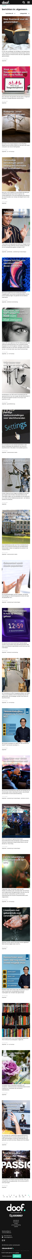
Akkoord (17, 1256)
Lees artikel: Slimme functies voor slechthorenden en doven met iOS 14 (16, 281)
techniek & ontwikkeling (12, 302)
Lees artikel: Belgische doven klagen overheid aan (16, 483)
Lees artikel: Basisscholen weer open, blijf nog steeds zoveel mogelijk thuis (16, 978)
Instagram (2, 1240)
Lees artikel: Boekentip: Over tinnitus (16, 1026)
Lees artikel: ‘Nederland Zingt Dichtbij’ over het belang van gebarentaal (16, 828)
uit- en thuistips (10, 151)
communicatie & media (12, 452)
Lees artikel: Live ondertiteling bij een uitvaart (16, 1074)
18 (7, 1196)
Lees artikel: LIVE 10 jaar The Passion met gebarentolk (16, 1170)
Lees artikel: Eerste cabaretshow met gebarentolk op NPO (16, 880)
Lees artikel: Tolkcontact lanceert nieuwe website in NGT (16, 232)
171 (20, 1196)
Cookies (16, 1226)
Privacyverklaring (16, 1225)
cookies (17, 1252)
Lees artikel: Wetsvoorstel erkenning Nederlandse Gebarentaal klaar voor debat (16, 534)
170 (16, 1196)
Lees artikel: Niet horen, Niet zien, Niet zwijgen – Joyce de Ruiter (16, 333)
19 (10, 1196)
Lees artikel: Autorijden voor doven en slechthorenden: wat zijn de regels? (16, 778)
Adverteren (16, 1222)
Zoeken (23, 2)
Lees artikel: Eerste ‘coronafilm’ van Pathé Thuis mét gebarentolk (16, 682)
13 (19, 1195)
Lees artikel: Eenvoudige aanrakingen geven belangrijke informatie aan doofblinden (16, 182)
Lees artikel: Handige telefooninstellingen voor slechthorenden (16, 433)
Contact (16, 1223)
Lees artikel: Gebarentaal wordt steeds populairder (16, 583)
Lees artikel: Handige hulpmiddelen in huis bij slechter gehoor (16, 632)
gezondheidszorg (11, 403)
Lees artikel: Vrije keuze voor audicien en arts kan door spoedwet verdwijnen (16, 383)
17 (4, 1196)
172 (23, 1196)
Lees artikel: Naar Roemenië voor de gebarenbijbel (16, 40)
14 (22, 1195)
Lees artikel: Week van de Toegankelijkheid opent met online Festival (16, 86)
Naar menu (28, 2)
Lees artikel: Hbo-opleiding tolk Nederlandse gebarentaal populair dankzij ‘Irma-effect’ (16, 1124)
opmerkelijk (10, 251)
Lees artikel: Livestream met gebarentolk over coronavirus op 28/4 (16, 930)
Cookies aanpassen (7, 1256)
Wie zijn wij (16, 1220)
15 (25, 1195)
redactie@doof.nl (8, 1237)
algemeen (4, 60)
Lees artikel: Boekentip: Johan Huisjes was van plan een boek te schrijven (16, 132)
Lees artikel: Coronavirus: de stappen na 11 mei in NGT (16, 731)
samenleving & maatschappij (19, 251)
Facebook (5, 1240)
